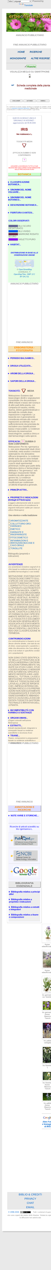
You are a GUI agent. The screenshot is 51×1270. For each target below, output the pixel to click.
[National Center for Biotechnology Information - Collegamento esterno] (25, 856)
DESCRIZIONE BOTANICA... (24, 205)
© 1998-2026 (14, 1212)
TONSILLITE (16, 548)
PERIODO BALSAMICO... (22, 358)
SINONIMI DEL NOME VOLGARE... (19, 191)
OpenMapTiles (20, 274)
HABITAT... (15, 244)
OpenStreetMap (25, 269)
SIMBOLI (43, 100)
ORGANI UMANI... (19, 719)
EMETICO (15, 529)
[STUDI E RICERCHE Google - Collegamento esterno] (25, 871)
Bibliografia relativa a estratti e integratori (24, 908)
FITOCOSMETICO (19, 537)
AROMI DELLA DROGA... (22, 373)
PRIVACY (30, 1198)
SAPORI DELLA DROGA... (23, 381)
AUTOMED (30, 100)
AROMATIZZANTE (19, 521)
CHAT (30, 1202)
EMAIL (30, 1207)
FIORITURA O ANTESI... (22, 213)
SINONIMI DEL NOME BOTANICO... (19, 198)
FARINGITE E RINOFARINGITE (18, 533)
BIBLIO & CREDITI (30, 1194)
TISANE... (23, 737)
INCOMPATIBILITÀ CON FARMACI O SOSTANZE (21, 711)
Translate (28, 5)
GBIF (29, 274)
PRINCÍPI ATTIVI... (19, 490)
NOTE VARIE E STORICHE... (25, 815)
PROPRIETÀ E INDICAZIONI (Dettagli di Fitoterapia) (23, 498)
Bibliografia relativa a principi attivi (24, 893)
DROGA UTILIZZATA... (21, 366)
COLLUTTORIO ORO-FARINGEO (20, 525)
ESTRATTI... (22, 727)
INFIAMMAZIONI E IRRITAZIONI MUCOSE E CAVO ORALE (22, 543)
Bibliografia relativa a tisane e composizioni (23, 916)
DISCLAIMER (16, 100)
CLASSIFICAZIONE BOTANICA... (19, 183)
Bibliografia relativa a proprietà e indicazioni (20, 900)
